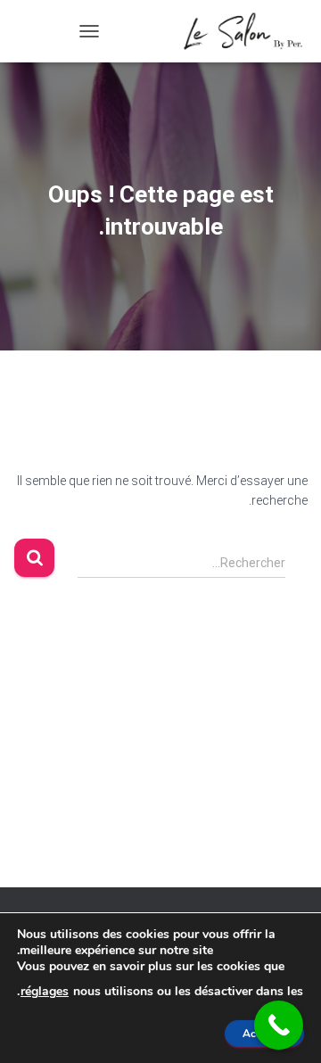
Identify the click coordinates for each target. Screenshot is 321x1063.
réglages (45, 991)
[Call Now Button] (278, 1025)
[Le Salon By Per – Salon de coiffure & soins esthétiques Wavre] (236, 31)
